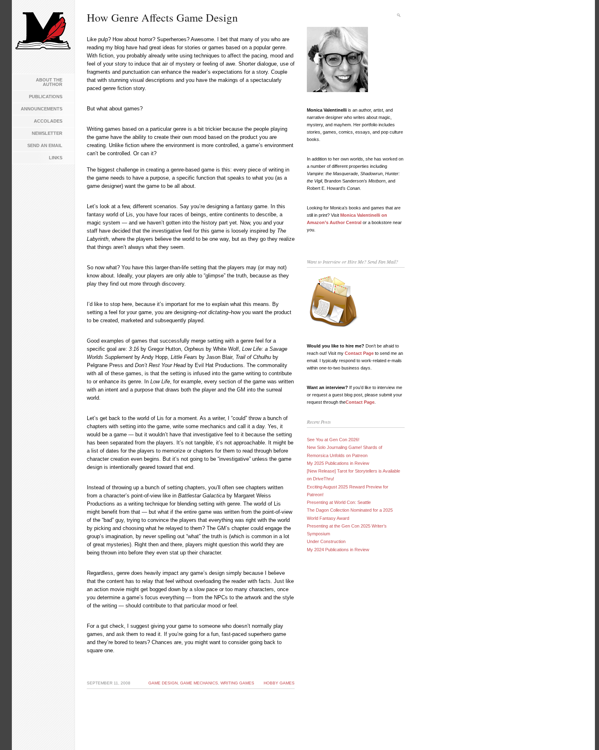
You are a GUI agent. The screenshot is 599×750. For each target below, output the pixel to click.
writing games (237, 683)
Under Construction (326, 541)
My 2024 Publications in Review (338, 549)
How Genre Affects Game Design (162, 17)
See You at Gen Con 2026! (333, 439)
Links (55, 157)
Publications (45, 96)
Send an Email (44, 145)
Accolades (48, 121)
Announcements (41, 108)
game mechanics (199, 683)
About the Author (49, 82)
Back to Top (581, 732)
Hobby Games (279, 683)
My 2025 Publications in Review (338, 463)
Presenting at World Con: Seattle (339, 502)
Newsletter (47, 133)
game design (163, 683)
